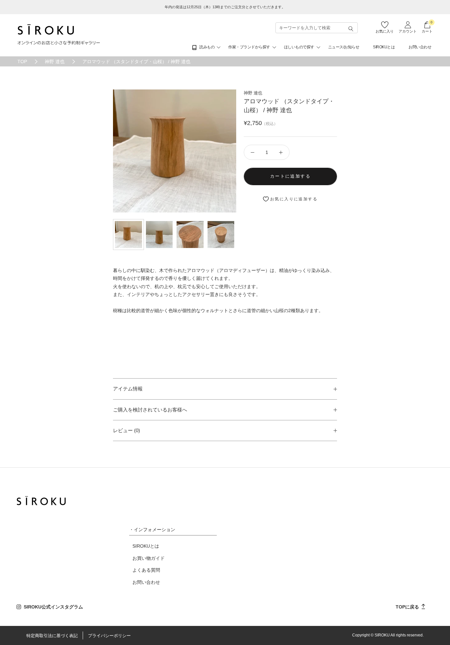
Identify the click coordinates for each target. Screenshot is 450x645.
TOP (22, 61)
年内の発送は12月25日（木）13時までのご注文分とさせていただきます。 (225, 7)
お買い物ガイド (148, 558)
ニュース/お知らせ (343, 47)
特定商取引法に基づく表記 (52, 635)
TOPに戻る (408, 606)
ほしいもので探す (299, 47)
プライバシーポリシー (109, 635)
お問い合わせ (419, 47)
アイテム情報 (128, 388)
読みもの (206, 47)
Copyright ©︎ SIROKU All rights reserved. (388, 635)
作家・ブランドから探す (249, 47)
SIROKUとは (384, 47)
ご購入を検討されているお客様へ (150, 409)
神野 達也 (55, 61)
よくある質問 (146, 570)
